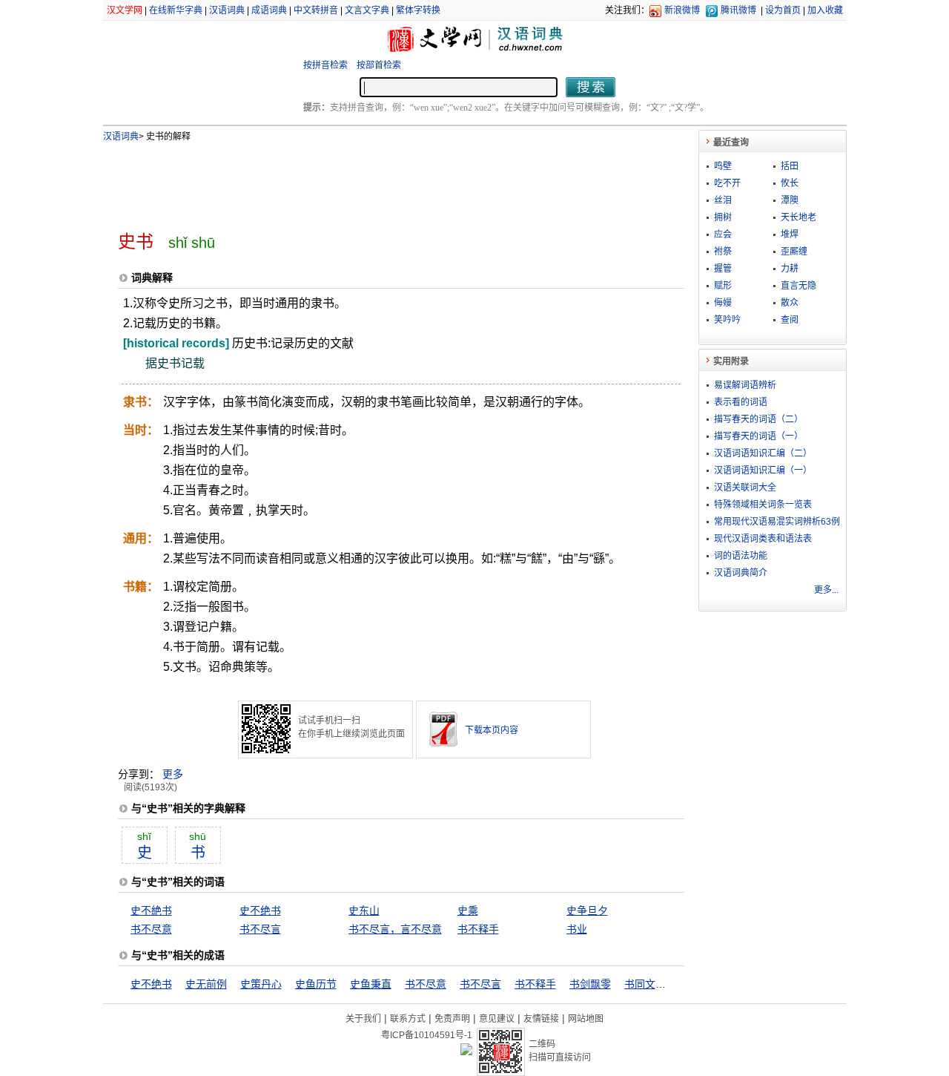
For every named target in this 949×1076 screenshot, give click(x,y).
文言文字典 (367, 10)
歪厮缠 (794, 251)
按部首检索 (379, 65)
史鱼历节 (316, 984)
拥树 (723, 217)
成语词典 (269, 10)
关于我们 (363, 1019)
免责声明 (452, 1019)
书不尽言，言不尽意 (395, 929)
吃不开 (727, 183)
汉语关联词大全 (745, 487)
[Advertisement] (377, 180)
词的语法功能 (740, 556)
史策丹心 (261, 984)
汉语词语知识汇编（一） (763, 470)
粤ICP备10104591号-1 (426, 1035)
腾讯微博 (738, 10)
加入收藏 (825, 10)
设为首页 (783, 10)
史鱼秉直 (370, 984)
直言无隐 (798, 286)
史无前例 (206, 984)
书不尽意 (151, 929)
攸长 (789, 183)
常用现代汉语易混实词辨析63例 (777, 521)
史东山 (364, 910)
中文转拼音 (316, 10)
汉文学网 (124, 10)
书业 (576, 929)
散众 (789, 303)
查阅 (789, 320)
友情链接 (541, 1019)
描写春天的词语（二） (758, 419)
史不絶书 (151, 910)
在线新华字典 (175, 10)
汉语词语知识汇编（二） (763, 453)
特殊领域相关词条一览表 (763, 504)
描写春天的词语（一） (758, 436)
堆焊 (789, 234)
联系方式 (408, 1019)
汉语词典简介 (740, 573)
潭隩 (789, 200)
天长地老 (798, 217)
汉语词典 (227, 10)
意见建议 (497, 1019)
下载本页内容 (491, 730)
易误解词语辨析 (745, 385)
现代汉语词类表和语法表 (763, 539)
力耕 (789, 268)
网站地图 (586, 1019)
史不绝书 (260, 910)
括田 (789, 166)
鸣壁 (723, 166)
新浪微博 (682, 10)
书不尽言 (260, 929)
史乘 (467, 910)
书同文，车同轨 (660, 984)
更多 (172, 774)
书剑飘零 (590, 984)
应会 (723, 234)
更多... (826, 590)
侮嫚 (723, 303)
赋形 (723, 286)
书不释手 (478, 929)
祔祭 (723, 251)
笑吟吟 (727, 320)
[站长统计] (466, 1051)
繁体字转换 (418, 10)
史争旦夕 (587, 910)
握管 (723, 268)
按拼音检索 (325, 65)
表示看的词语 (740, 402)
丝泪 (723, 200)
